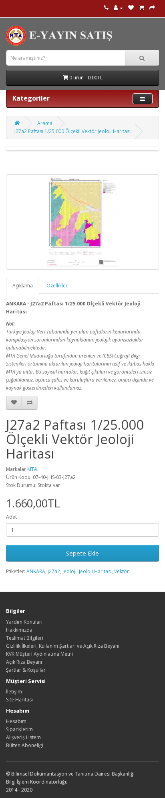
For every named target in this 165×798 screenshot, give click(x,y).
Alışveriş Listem (23, 737)
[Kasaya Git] (152, 7)
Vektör (121, 571)
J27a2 (54, 571)
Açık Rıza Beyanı (24, 662)
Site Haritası (19, 699)
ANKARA (35, 571)
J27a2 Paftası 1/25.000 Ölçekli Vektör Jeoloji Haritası (72, 131)
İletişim (14, 691)
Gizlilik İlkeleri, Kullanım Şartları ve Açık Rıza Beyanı (62, 645)
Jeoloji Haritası (95, 571)
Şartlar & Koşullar (26, 670)
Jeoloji (69, 571)
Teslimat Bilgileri (24, 637)
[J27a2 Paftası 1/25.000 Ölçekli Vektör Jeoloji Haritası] (82, 222)
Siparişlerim (19, 729)
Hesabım (16, 721)
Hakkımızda (19, 629)
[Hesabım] (118, 7)
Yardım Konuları (24, 621)
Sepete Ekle (82, 553)
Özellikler (57, 285)
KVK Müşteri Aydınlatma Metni (39, 654)
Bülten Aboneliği (24, 745)
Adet (11, 516)
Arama (44, 123)
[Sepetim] (141, 7)
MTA (32, 469)
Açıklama (22, 285)
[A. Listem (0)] (131, 7)
